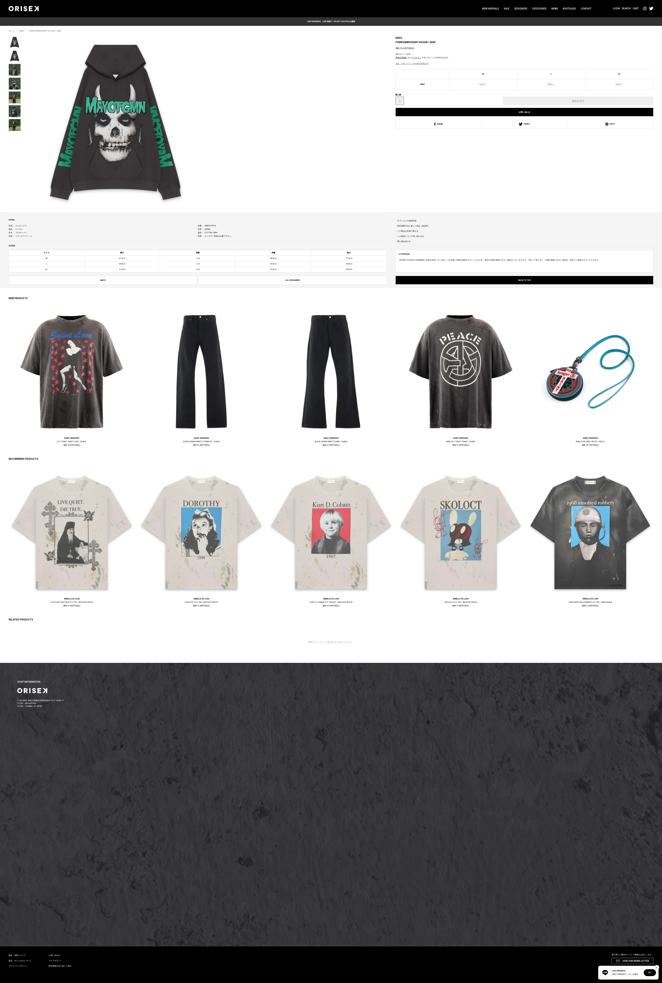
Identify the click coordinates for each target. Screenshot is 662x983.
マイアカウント (55, 961)
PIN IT (611, 124)
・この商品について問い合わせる (409, 236)
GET (650, 972)
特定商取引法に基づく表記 (60, 966)
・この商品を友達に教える (406, 231)
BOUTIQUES (569, 8)
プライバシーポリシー (18, 966)
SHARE (439, 124)
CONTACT (586, 8)
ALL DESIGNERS (292, 280)
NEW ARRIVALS (490, 8)
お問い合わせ (524, 112)
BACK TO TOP (524, 280)
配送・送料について (17, 955)
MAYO (398, 38)
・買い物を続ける (403, 241)
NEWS (554, 8)
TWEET (526, 124)
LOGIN (616, 8)
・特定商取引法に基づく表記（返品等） (412, 226)
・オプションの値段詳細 (405, 221)
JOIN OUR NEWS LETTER (635, 961)
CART (636, 8)
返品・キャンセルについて (20, 961)
